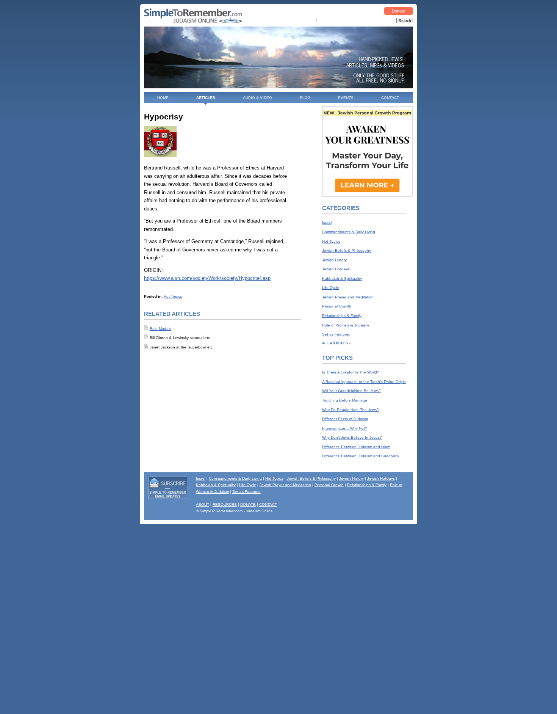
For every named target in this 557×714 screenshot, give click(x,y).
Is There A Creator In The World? (350, 372)
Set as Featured (336, 334)
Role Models (160, 328)
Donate (398, 11)
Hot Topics (173, 296)
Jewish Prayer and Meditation (348, 297)
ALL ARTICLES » (336, 343)
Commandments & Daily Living (348, 232)
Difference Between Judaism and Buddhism (360, 456)
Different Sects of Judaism (345, 419)
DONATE (248, 504)
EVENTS (346, 98)
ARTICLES (205, 98)
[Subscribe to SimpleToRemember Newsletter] (168, 498)
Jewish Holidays (336, 269)
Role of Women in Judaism (345, 325)
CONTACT (390, 98)
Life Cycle (330, 288)
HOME (163, 98)
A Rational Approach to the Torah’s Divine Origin (364, 382)
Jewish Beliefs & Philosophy (346, 250)
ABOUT (202, 504)
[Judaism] (193, 22)
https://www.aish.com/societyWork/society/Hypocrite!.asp (207, 278)
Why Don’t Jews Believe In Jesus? (352, 437)
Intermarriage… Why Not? (344, 428)
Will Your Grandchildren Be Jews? (351, 391)
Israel (327, 222)
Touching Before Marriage (344, 400)
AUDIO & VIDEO (257, 98)
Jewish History (334, 260)
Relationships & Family (341, 316)
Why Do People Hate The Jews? (350, 410)
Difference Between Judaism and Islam (356, 447)
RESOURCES (225, 504)
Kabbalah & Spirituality (342, 278)
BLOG (305, 98)
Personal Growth (336, 306)
